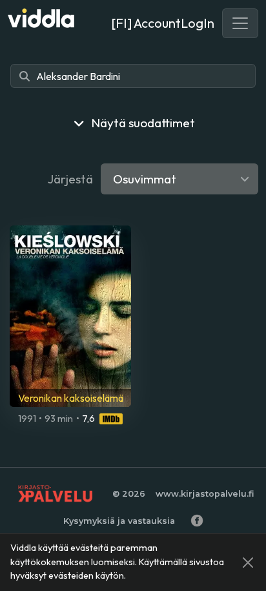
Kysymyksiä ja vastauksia (119, 521)
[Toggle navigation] (240, 23)
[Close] (248, 562)
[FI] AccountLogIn (162, 23)
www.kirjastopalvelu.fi (205, 494)
